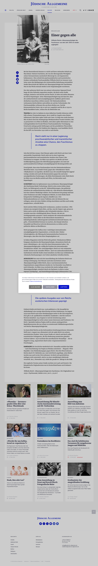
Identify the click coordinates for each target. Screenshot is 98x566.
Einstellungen (50, 287)
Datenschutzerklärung (36, 281)
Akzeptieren (63, 287)
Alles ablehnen (35, 287)
